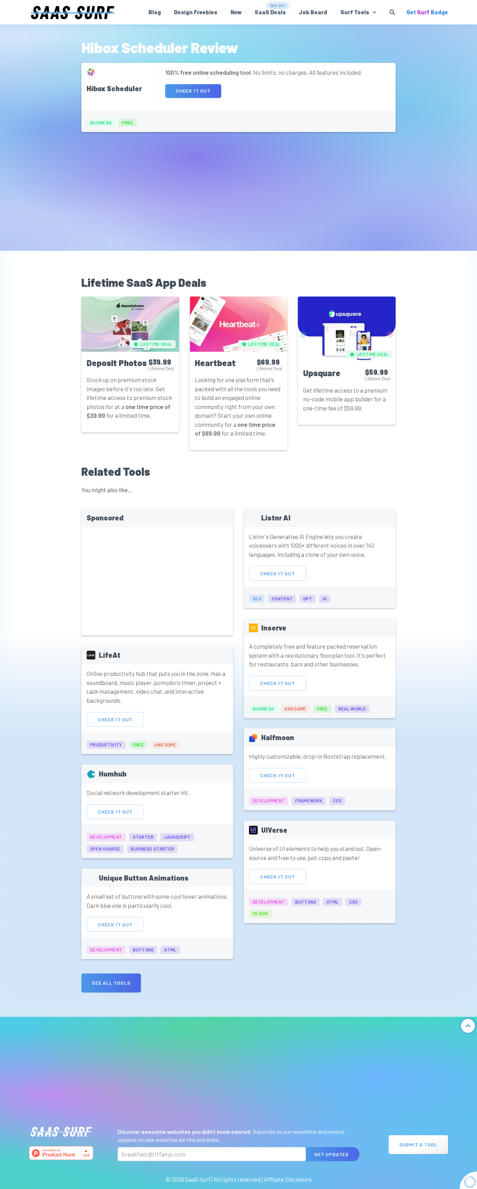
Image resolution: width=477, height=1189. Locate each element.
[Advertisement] (238, 188)
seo (256, 598)
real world (352, 709)
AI (325, 598)
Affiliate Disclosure (288, 1179)
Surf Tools (354, 12)
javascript (177, 837)
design (260, 913)
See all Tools (111, 983)
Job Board (313, 12)
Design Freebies (195, 12)
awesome (165, 744)
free (127, 122)
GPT (307, 598)
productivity (106, 744)
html (170, 950)
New (236, 12)
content (282, 598)
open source (105, 849)
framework (308, 800)
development (106, 837)
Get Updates (331, 1154)
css (337, 800)
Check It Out (193, 91)
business (100, 122)
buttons (143, 950)
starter (143, 837)
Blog (154, 12)
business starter (152, 849)
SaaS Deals (270, 12)
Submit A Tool (418, 1144)
